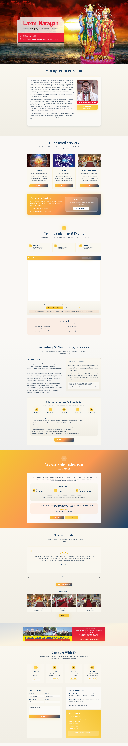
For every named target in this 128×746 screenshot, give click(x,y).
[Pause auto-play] (66, 576)
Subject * (47, 699)
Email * (47, 693)
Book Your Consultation (64, 440)
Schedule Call (54, 678)
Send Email (73, 678)
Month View (87, 257)
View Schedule (92, 678)
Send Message (45, 716)
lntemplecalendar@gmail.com (75, 307)
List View (97, 257)
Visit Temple (64, 615)
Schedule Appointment (81, 208)
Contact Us (71, 518)
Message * (32, 704)
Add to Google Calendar (55, 308)
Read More (38, 185)
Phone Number (32, 699)
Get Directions (35, 679)
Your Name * (32, 693)
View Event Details (57, 518)
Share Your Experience (64, 584)
